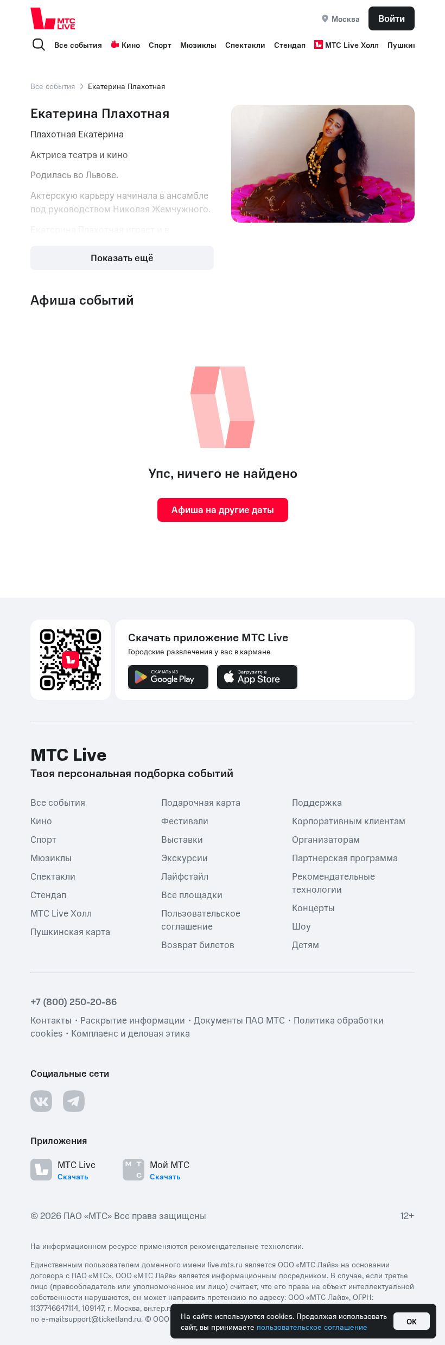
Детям (305, 943)
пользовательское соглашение (312, 1326)
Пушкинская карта (70, 930)
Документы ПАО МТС (239, 1019)
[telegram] (74, 1101)
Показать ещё (122, 257)
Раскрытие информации (132, 1019)
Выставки (182, 838)
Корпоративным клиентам (348, 819)
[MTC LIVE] (53, 18)
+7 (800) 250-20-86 (73, 1000)
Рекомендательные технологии (333, 882)
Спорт (160, 44)
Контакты (51, 1019)
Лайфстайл (184, 875)
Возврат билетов (197, 943)
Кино (131, 44)
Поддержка (317, 801)
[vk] (41, 1101)
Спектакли (245, 44)
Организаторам (326, 838)
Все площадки (192, 893)
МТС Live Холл (352, 44)
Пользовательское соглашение (200, 919)
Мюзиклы (198, 44)
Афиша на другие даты (222, 509)
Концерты (313, 906)
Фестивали (184, 819)
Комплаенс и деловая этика (130, 1032)
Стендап (290, 44)
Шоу (301, 925)
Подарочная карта (200, 801)
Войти (391, 17)
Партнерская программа (345, 856)
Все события (78, 44)
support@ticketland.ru (103, 1317)
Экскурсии (184, 856)
